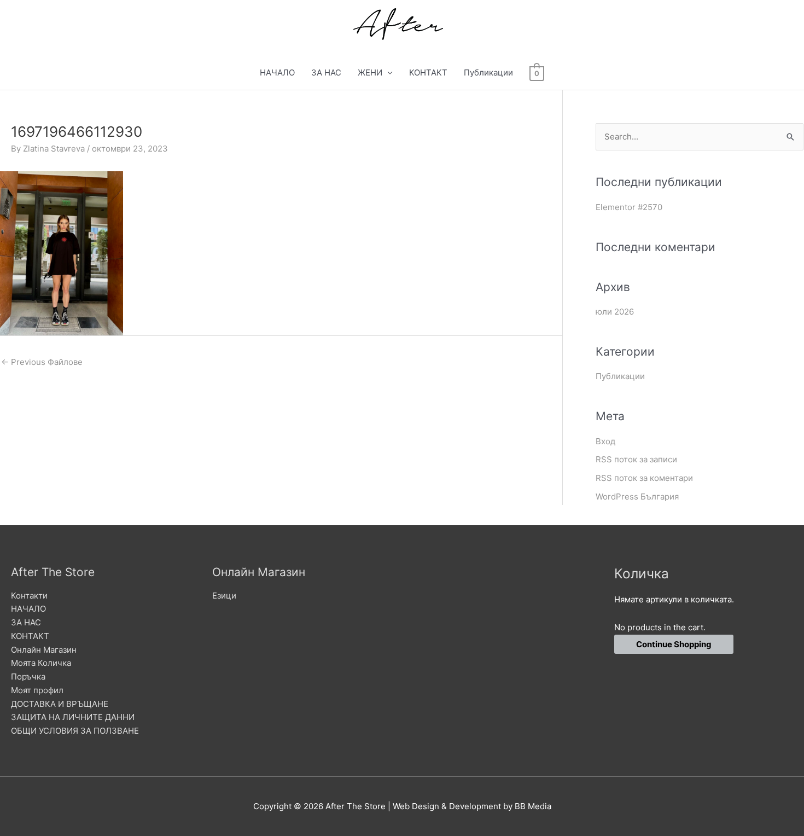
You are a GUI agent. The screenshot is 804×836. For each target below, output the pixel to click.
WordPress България (637, 496)
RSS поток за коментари (644, 478)
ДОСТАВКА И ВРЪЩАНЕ (59, 704)
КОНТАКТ (428, 72)
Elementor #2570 (629, 207)
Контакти (29, 595)
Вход (605, 441)
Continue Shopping (674, 644)
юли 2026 (615, 311)
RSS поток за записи (636, 459)
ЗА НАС (326, 72)
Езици (224, 595)
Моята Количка (41, 663)
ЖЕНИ (370, 72)
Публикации (488, 72)
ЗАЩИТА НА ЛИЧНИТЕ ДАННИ (73, 717)
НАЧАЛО (277, 72)
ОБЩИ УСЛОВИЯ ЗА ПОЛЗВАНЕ (75, 730)
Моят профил (37, 690)
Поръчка (28, 676)
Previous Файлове (42, 362)
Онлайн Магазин (44, 650)
